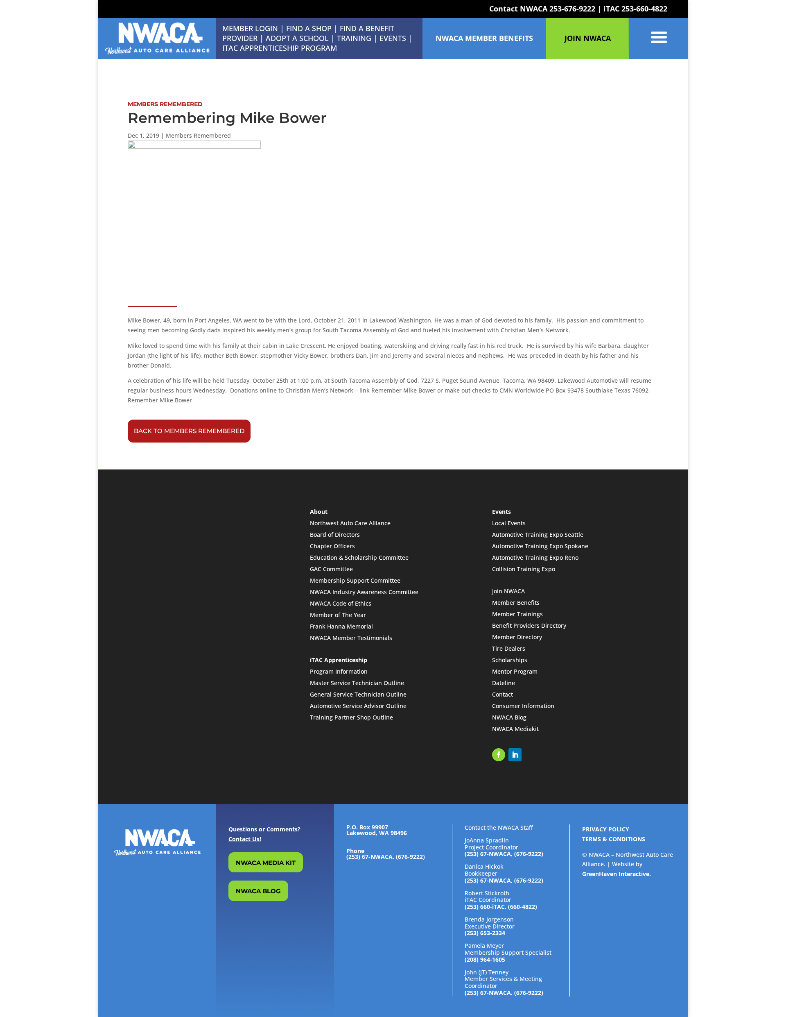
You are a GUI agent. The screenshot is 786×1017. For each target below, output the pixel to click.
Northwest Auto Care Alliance (350, 523)
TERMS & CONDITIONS (613, 839)
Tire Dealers (508, 648)
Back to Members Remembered (189, 431)
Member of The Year (338, 615)
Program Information (339, 671)
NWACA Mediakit (515, 729)
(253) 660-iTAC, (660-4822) (501, 906)
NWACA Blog (509, 717)
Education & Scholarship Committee (359, 557)
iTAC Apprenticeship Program (279, 48)
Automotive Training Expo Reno (535, 557)
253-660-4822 (644, 9)
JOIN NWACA (588, 38)
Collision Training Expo (523, 569)
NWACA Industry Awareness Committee (364, 592)
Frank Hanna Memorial (341, 626)
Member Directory (517, 637)
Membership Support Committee (355, 580)
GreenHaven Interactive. (616, 874)
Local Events (509, 523)
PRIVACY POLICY (605, 829)
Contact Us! (244, 839)
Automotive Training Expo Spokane (540, 546)
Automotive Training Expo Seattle (537, 534)
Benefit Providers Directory (529, 625)
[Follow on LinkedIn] (515, 754)
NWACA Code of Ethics (340, 603)
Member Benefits (516, 602)
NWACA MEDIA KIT (266, 863)
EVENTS (392, 38)
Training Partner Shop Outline (351, 717)
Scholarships (509, 660)
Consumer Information (523, 706)
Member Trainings (517, 614)
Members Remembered (198, 135)
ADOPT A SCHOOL (298, 38)
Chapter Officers (332, 546)
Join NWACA (508, 591)
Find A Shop (309, 28)
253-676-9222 (572, 9)
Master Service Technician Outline (357, 683)
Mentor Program (515, 671)
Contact (502, 694)
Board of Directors (335, 534)
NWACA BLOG (258, 891)
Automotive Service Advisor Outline (358, 706)
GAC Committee (331, 569)
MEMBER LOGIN (250, 28)
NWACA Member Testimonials (351, 638)
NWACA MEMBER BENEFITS (484, 38)
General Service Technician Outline (358, 694)
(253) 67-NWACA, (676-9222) (504, 854)
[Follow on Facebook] (498, 754)
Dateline (503, 683)
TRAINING (354, 38)
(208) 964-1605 (485, 959)
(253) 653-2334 (485, 933)
